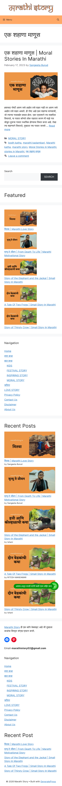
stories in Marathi (14, 151)
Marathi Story (12, 627)
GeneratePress (48, 781)
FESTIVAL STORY (17, 370)
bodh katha (14, 142)
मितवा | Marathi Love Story (19, 229)
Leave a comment (18, 155)
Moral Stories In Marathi (42, 147)
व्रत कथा (8, 356)
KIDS (9, 365)
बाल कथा (8, 360)
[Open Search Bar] (58, 19)
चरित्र (7, 385)
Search (8, 171)
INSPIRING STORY (17, 375)
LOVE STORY (11, 390)
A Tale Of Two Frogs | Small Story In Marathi (30, 304)
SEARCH (49, 176)
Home (7, 351)
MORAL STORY (17, 138)
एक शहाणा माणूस (33, 151)
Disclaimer (10, 404)
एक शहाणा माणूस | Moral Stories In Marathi (28, 56)
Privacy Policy (12, 394)
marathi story (19, 147)
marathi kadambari (34, 142)
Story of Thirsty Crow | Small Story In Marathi (30, 327)
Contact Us (10, 399)
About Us (9, 409)
